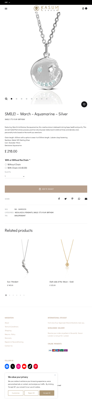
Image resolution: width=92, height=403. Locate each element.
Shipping (8, 330)
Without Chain (14, 164)
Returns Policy (10, 334)
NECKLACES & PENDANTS (24, 212)
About (7, 323)
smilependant (20, 215)
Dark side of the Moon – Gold (61, 281)
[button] (6, 98)
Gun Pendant (12, 281)
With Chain (17, 167)
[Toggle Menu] (6, 8)
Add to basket (48, 189)
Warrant (8, 338)
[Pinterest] (36, 366)
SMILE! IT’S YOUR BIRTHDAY (43, 212)
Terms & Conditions (11, 326)
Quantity (8, 172)
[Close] (55, 375)
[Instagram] (18, 366)
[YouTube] (24, 366)
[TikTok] (30, 366)
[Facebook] (7, 366)
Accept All (46, 393)
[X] (13, 366)
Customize (15, 393)
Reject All (31, 393)
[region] (31, 385)
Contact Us (9, 346)
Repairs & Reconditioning (14, 342)
